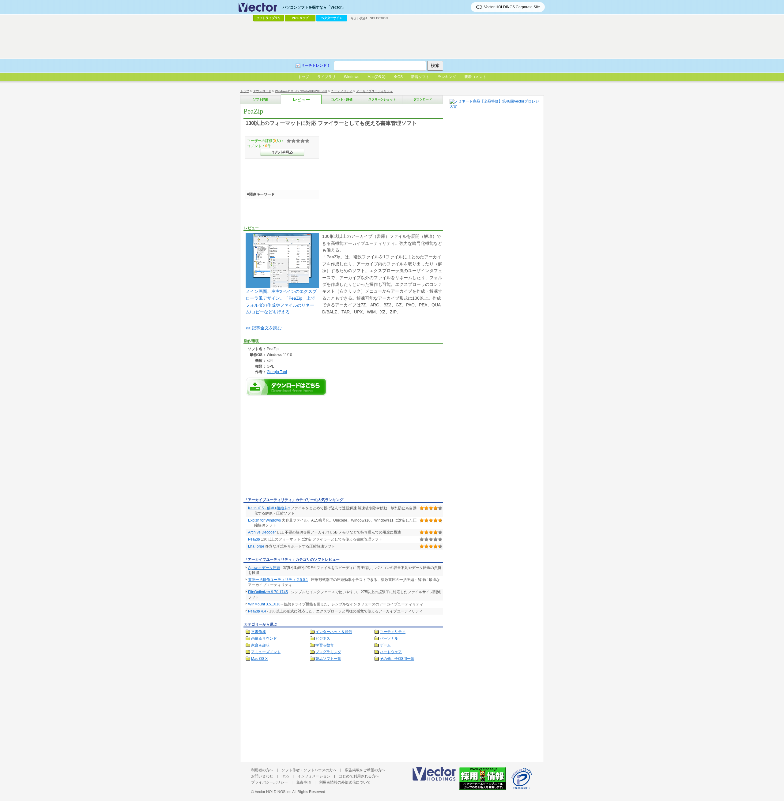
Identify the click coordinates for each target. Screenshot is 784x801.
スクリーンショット (382, 99)
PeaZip (254, 539)
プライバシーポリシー (269, 782)
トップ (244, 91)
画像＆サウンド (264, 638)
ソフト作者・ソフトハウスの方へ (309, 770)
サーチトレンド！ (315, 65)
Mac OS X (259, 659)
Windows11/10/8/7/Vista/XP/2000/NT (301, 91)
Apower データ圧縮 (264, 568)
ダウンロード (262, 91)
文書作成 (258, 632)
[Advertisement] (294, 449)
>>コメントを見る (282, 152)
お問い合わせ (262, 776)
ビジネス (322, 638)
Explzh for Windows (264, 520)
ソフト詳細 (260, 99)
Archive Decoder (262, 532)
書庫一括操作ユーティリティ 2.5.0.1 (278, 580)
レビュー (301, 99)
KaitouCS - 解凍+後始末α (269, 508)
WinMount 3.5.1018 (264, 604)
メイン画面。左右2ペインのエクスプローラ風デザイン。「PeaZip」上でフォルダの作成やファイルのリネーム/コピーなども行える (281, 301)
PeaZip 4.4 (257, 611)
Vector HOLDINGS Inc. (273, 792)
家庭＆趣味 (260, 645)
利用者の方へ (262, 770)
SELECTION (379, 18)
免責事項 (303, 782)
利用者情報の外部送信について (345, 782)
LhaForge (256, 546)
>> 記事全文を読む (264, 327)
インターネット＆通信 (333, 632)
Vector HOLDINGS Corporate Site (512, 7)
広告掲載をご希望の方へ (365, 770)
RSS (285, 776)
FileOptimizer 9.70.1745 (268, 592)
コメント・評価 (341, 99)
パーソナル (389, 638)
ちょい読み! (359, 18)
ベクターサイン (331, 18)
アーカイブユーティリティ (374, 91)
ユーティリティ (341, 91)
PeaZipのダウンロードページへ (286, 386)
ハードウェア (391, 652)
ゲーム (385, 645)
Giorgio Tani (277, 372)
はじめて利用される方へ (359, 776)
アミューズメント (266, 652)
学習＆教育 (324, 645)
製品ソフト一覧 (328, 659)
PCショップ (300, 18)
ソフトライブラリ (268, 18)
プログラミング (328, 652)
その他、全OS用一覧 (397, 659)
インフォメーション (313, 776)
